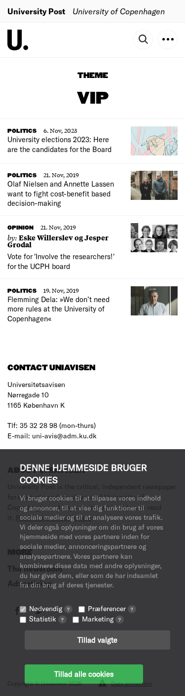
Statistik (46, 619)
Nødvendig (49, 608)
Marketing (101, 619)
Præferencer (110, 608)
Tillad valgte (97, 639)
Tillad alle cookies (83, 673)
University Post (36, 11)
